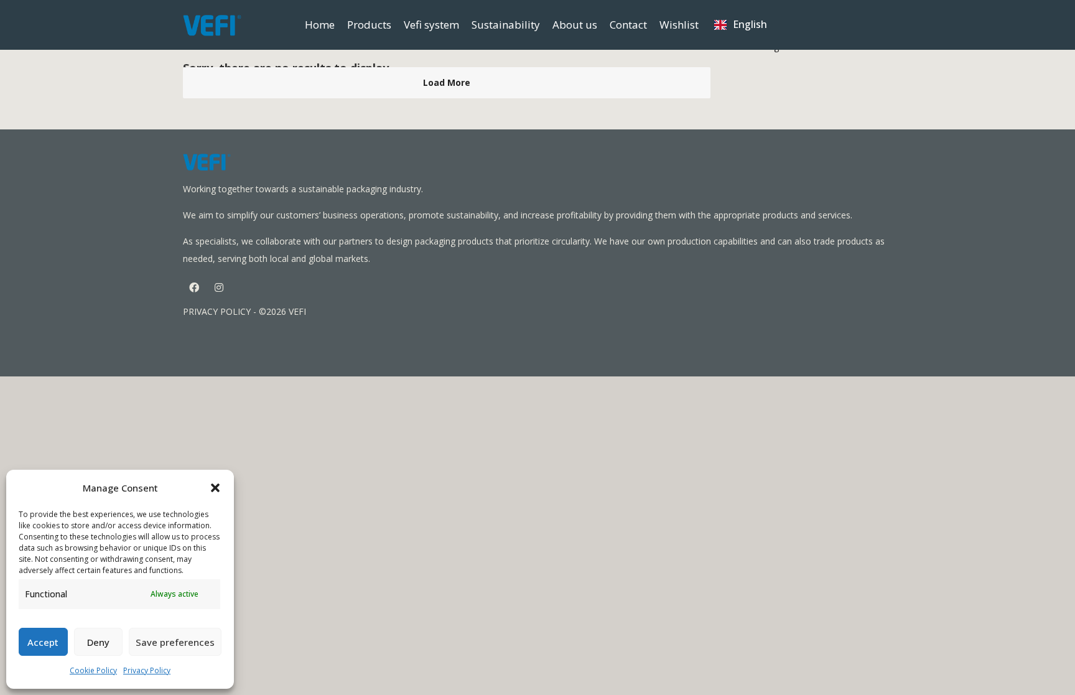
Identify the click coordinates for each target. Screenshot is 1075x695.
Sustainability (506, 24)
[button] (215, 488)
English (750, 24)
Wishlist (679, 24)
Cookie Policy (93, 670)
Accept (42, 642)
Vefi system (431, 24)
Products (369, 24)
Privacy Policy (146, 670)
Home (320, 24)
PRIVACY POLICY (217, 311)
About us (574, 24)
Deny (98, 642)
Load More (446, 82)
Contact (628, 24)
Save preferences (175, 642)
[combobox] (740, 24)
